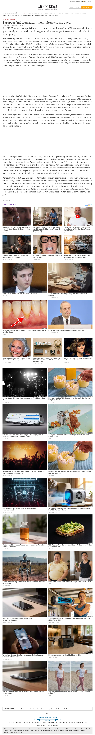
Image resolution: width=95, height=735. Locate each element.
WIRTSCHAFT (23, 13)
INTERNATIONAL (74, 13)
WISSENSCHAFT (53, 13)
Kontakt (18, 722)
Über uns (70, 722)
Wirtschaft (24, 15)
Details (11, 732)
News (12, 722)
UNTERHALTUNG (43, 13)
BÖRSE (17, 13)
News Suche (85, 7)
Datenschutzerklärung (39, 722)
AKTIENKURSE (10, 13)
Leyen (13, 19)
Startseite (17, 15)
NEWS (4, 13)
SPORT (35, 13)
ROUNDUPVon (7, 19)
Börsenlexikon (9, 709)
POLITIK (30, 13)
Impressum (26, 722)
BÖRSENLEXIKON (78, 1)
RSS (85, 1)
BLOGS (71, 1)
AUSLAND (61, 13)
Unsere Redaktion (81, 722)
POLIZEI (66, 13)
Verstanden (17, 732)
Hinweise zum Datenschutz (56, 722)
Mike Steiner (41, 725)
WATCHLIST (90, 1)
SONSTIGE (83, 13)
